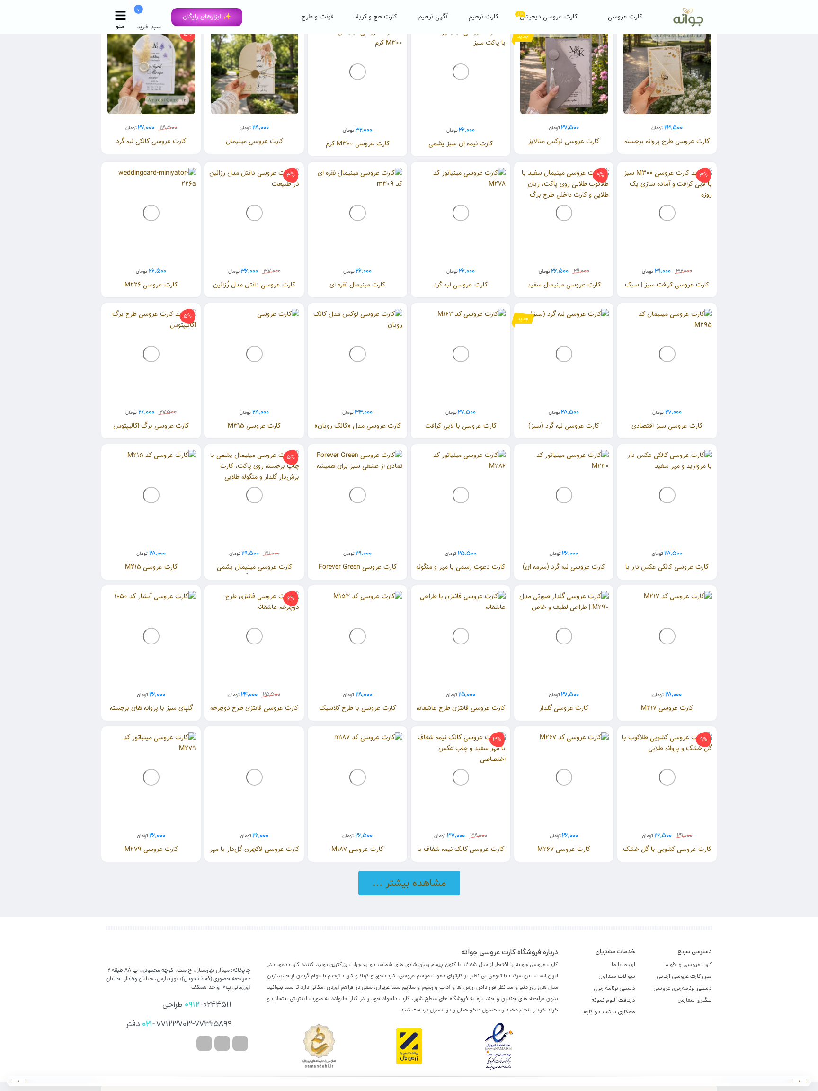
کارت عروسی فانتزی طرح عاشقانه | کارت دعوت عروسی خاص (461, 713)
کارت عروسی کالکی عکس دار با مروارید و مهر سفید (667, 572)
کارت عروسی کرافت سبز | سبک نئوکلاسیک (667, 290)
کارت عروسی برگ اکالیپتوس (151, 425)
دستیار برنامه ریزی (614, 988)
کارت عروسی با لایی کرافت (461, 425)
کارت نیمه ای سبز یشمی (460, 143)
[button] (206, 17)
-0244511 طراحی (197, 1005)
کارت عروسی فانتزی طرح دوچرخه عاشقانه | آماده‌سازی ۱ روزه (254, 713)
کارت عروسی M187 (357, 849)
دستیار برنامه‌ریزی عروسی (682, 988)
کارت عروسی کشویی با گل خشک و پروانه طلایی (667, 854)
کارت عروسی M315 (254, 425)
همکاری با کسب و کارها (608, 1012)
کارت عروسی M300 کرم (358, 143)
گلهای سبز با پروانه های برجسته (151, 708)
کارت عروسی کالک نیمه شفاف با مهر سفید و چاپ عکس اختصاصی (461, 854)
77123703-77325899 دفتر (179, 1025)
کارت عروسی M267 (563, 849)
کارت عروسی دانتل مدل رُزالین (254, 284)
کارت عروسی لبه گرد (461, 284)
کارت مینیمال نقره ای (357, 284)
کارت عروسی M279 (151, 849)
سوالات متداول (616, 976)
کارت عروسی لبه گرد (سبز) (563, 425)
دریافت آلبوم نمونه (613, 1000)
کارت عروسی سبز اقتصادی (666, 425)
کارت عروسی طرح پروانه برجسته (667, 141)
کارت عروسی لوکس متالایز (563, 141)
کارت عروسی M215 (151, 567)
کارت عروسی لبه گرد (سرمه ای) (564, 567)
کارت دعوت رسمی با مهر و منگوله (460, 567)
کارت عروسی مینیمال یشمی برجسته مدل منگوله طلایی (254, 572)
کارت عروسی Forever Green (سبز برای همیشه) (358, 572)
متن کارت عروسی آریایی (684, 976)
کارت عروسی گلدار (563, 708)
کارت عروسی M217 (667, 708)
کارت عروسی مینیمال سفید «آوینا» (564, 290)
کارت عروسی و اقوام (688, 964)
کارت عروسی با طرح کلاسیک (357, 708)
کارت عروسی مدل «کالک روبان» (357, 425)
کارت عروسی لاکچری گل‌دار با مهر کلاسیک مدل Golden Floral (254, 854)
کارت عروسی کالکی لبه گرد (151, 141)
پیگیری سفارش (694, 1000)
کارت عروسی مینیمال (254, 141)
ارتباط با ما (623, 964)
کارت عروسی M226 (151, 284)
